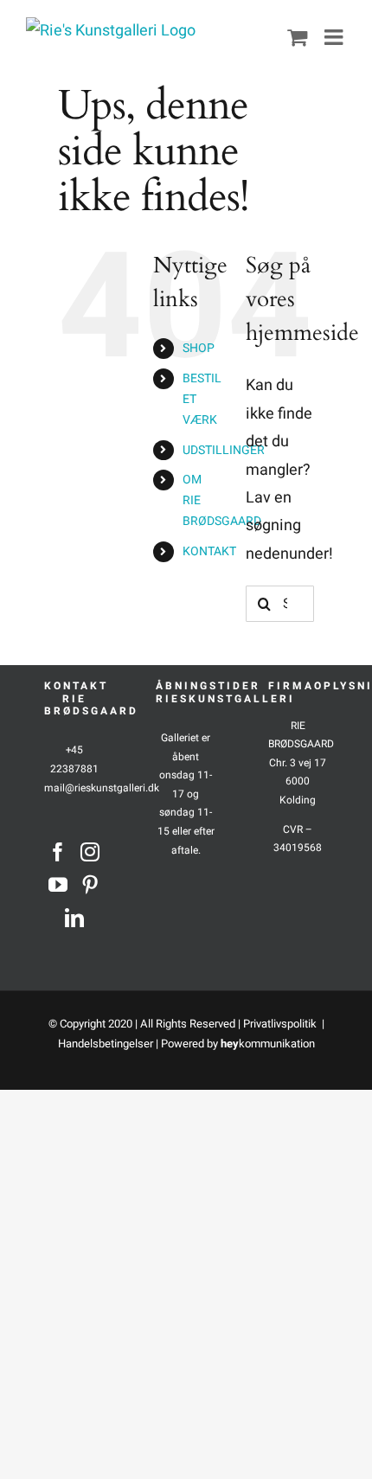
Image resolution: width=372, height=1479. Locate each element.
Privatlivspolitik (281, 1023)
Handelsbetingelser (105, 1043)
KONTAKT (209, 551)
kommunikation (268, 1043)
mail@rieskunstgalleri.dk (101, 788)
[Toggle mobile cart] (297, 37)
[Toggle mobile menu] (335, 37)
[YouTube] (57, 884)
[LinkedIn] (74, 917)
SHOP (199, 348)
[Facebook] (57, 851)
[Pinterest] (89, 884)
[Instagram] (89, 851)
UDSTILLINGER (224, 450)
